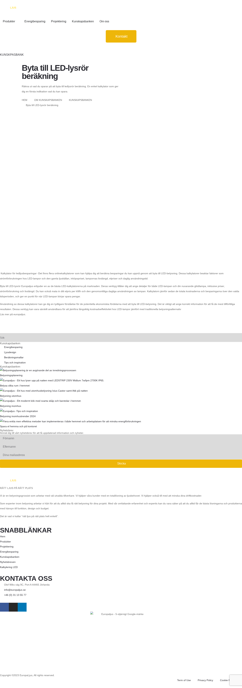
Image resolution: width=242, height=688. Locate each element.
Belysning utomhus (10, 395)
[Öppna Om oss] (111, 21)
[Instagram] (13, 607)
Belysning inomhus (10, 406)
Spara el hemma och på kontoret (18, 426)
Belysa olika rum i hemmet (15, 385)
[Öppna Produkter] (17, 21)
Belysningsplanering (11, 375)
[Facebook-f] (4, 607)
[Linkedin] (22, 607)
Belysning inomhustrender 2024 (18, 416)
